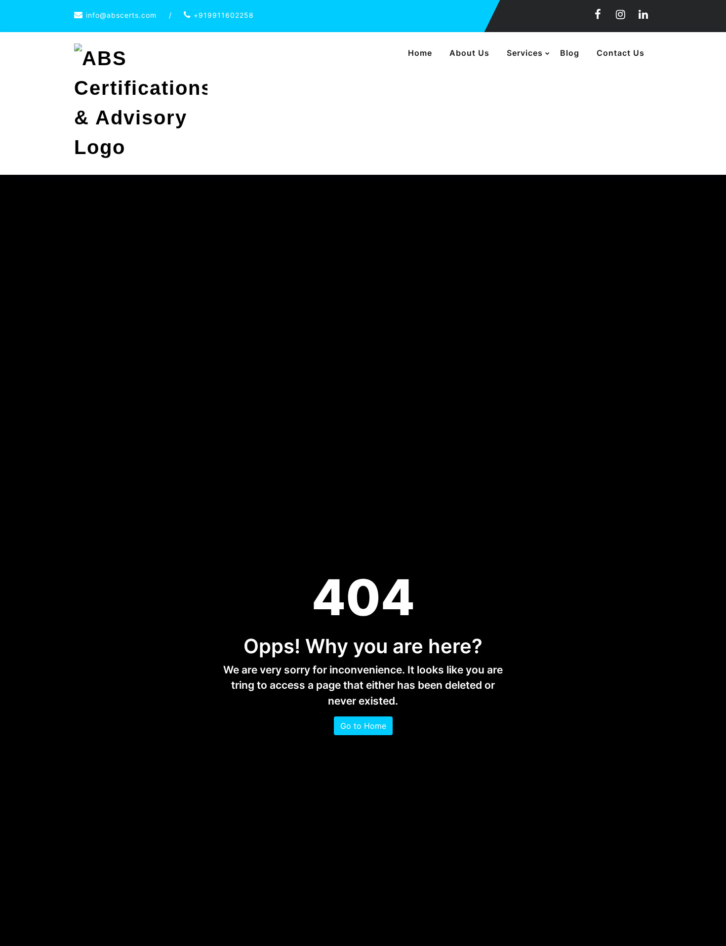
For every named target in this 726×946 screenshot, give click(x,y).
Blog (569, 53)
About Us (469, 53)
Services (525, 53)
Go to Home (363, 726)
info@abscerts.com (121, 15)
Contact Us (621, 53)
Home (420, 53)
